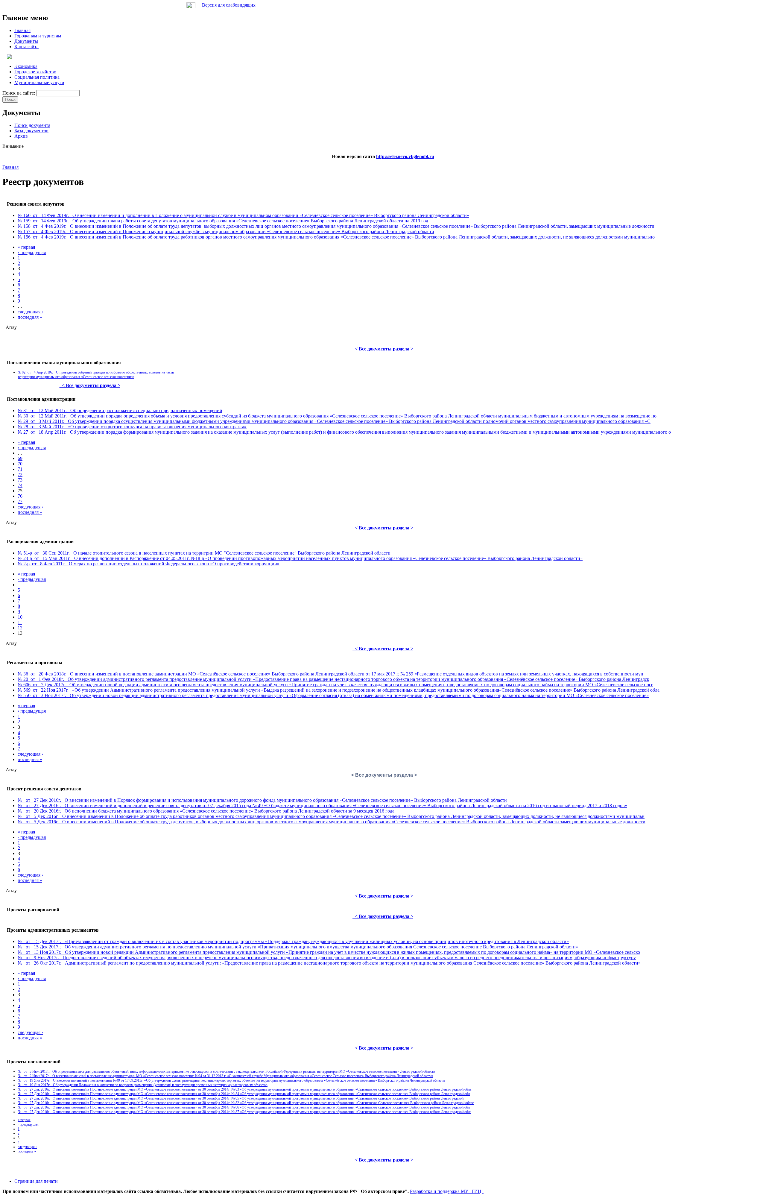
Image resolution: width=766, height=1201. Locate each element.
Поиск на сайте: (19, 92)
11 (20, 622)
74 (20, 485)
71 (20, 469)
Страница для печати (36, 1181)
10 (20, 617)
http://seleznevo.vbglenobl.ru (405, 156)
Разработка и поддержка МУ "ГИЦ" (447, 1191)
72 (20, 474)
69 (20, 458)
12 (20, 627)
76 (20, 496)
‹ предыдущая (32, 252)
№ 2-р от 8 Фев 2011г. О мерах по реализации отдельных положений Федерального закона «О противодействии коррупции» (148, 563)
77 (20, 501)
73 (20, 479)
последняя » (30, 317)
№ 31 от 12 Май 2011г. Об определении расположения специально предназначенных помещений (120, 410)
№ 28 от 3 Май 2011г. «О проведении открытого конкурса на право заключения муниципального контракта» (132, 426)
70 (20, 463)
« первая (26, 247)
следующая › (30, 311)
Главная (10, 167)
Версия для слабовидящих (229, 4)
